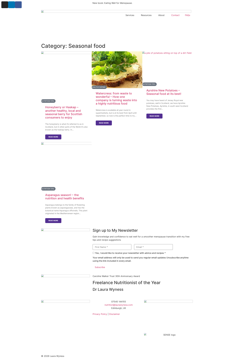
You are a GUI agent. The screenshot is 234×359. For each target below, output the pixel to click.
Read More (53, 137)
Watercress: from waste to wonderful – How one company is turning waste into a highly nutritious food (116, 98)
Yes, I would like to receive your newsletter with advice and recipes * (130, 253)
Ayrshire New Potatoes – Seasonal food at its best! (163, 92)
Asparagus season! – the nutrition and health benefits (64, 196)
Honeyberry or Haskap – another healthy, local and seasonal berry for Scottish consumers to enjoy (63, 112)
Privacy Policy (100, 314)
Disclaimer (114, 314)
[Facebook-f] (18, 4)
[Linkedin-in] (11, 4)
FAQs (187, 15)
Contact (175, 15)
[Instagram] (4, 4)
